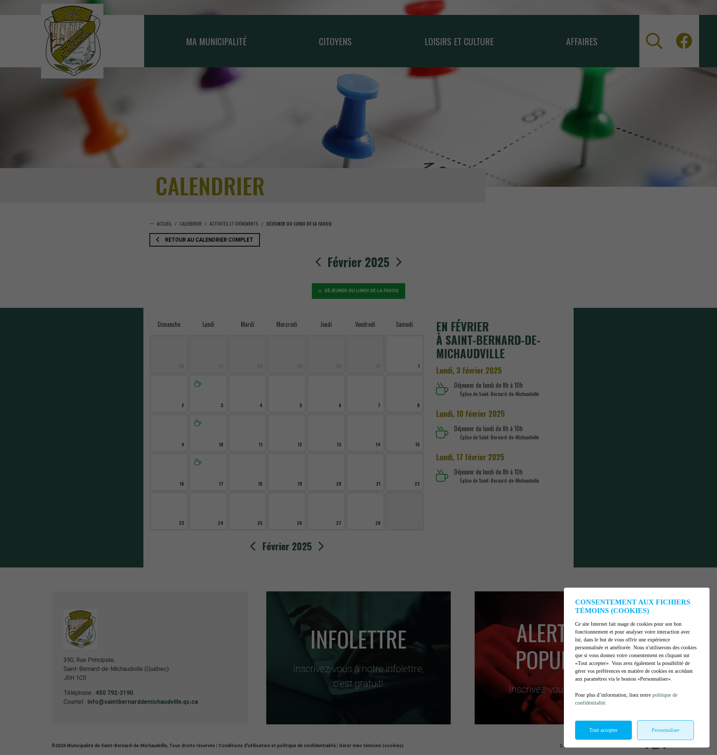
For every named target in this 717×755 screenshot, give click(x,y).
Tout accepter (603, 730)
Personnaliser (666, 730)
